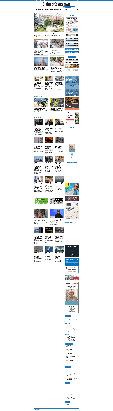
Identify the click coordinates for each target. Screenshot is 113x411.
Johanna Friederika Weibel (71, 368)
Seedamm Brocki (70, 396)
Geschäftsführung (70, 325)
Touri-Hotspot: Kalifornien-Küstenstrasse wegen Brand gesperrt (48, 146)
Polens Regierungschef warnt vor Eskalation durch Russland (38, 185)
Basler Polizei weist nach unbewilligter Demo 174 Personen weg (58, 165)
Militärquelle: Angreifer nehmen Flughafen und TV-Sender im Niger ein (49, 185)
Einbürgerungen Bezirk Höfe (71, 373)
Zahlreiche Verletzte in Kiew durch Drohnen (59, 127)
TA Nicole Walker (68, 345)
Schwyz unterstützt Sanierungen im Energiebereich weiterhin (48, 33)
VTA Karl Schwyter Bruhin (70, 346)
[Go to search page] (77, 9)
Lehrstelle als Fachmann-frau (72, 330)
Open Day (68, 338)
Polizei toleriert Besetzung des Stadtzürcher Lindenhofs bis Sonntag (48, 236)
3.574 (40, 265)
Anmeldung (64, 9)
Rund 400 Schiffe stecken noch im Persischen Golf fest (59, 184)
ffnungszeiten (69, 379)
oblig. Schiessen (69, 377)
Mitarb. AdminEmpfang (71, 329)
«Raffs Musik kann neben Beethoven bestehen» (49, 83)
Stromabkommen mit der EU (72, 340)
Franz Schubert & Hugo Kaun (72, 337)
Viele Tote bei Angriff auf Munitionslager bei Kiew (40, 219)
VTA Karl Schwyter (69, 349)
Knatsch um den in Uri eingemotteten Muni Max (40, 68)
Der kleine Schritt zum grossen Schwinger (39, 109)
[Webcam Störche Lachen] (72, 239)
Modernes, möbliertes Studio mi (72, 317)
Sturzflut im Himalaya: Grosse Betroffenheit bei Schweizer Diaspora (38, 255)
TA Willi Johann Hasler (69, 354)
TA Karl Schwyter (68, 352)
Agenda (55, 9)
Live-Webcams (41, 0)
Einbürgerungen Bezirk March (72, 378)
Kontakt (49, 0)
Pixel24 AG (69, 371)
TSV (67, 385)
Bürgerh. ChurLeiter (70, 326)
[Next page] (43, 265)
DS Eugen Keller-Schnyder (70, 361)
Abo (42, 9)
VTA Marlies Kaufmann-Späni (70, 357)
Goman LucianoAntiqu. (71, 388)
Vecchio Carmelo (70, 369)
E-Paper (45, 0)
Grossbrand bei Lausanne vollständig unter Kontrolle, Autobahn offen (38, 236)
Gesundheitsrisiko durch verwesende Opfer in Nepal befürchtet (59, 145)
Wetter (37, 0)
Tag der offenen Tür (70, 339)
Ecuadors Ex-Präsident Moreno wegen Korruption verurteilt (49, 127)
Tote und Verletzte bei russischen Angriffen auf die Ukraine (59, 235)
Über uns (59, 9)
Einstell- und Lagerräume (71, 318)
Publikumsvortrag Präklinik (71, 398)
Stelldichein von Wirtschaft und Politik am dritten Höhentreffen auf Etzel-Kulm (41, 50)
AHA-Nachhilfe (69, 394)
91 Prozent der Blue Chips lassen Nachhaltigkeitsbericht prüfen (49, 254)
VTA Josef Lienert (68, 363)
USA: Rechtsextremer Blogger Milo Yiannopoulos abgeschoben (38, 128)
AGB (66, 408)
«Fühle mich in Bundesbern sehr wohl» (38, 83)
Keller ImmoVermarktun (71, 397)
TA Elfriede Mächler (69, 353)
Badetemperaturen (70, 391)
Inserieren (47, 9)
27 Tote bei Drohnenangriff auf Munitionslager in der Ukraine (56, 220)
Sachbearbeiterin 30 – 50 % (71, 327)
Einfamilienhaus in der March (72, 319)
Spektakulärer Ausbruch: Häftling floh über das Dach (72, 93)
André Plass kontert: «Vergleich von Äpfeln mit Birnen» (56, 68)
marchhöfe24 (69, 395)
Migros (68, 393)
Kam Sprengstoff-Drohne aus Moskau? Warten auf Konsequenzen (71, 79)
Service (51, 9)
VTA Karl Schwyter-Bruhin (70, 360)
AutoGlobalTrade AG (70, 372)
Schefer (68, 392)
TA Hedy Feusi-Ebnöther (70, 348)
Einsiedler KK (69, 390)
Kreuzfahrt (69, 386)
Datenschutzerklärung (37, 409)
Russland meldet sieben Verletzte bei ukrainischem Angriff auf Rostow (59, 255)
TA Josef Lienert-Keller (69, 350)
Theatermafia (69, 336)
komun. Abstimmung (70, 376)
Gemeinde (72, 404)
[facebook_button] (78, 0)
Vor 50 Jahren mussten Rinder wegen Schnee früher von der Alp (71, 86)
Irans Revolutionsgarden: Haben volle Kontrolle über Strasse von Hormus (38, 165)
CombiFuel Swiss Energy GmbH (72, 370)
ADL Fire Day (69, 387)
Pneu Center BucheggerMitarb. (72, 328)
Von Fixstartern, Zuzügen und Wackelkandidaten (56, 109)
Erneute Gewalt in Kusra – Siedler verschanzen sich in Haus (38, 145)
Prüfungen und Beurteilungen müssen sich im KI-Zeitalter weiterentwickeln (59, 85)
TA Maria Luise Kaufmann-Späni (71, 359)
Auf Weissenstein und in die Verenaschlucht (56, 49)
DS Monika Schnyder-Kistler (70, 356)
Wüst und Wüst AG (70, 389)
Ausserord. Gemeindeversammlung (71, 375)
